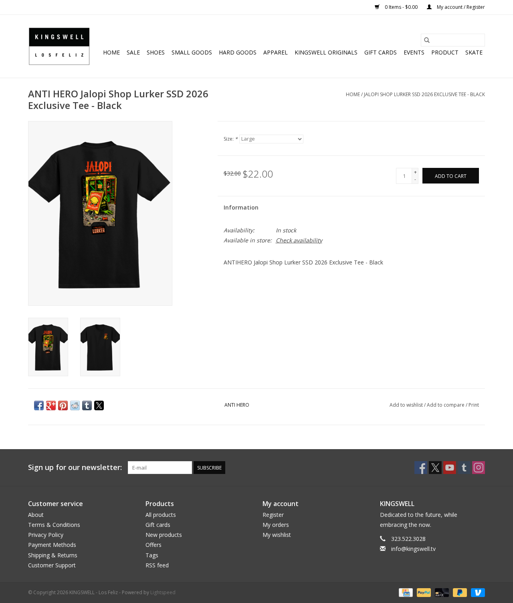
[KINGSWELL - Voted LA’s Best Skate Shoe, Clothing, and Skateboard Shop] (59, 46)
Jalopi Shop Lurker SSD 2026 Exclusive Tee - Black (424, 94)
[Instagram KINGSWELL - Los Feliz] (478, 467)
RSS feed (157, 565)
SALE (133, 52)
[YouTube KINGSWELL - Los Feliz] (449, 467)
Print (474, 404)
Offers (153, 545)
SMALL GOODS (192, 52)
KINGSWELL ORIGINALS (326, 52)
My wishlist (277, 534)
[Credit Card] (405, 592)
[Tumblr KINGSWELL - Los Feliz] (464, 467)
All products (160, 514)
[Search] (427, 40)
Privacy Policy (45, 534)
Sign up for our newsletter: (75, 467)
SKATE (474, 52)
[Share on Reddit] (75, 405)
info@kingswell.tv (413, 549)
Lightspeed (163, 592)
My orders (276, 524)
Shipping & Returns (52, 555)
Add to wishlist (407, 404)
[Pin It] (63, 405)
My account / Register (460, 7)
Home (111, 52)
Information (241, 207)
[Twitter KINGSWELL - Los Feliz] (435, 467)
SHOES (156, 52)
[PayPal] (423, 592)
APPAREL (275, 52)
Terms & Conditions (54, 524)
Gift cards (380, 52)
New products (163, 534)
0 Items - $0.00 (401, 7)
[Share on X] (99, 405)
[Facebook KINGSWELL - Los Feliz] (420, 467)
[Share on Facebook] (39, 405)
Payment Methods (52, 545)
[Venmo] (476, 592)
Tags (151, 555)
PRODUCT (444, 52)
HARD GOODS (237, 52)
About (36, 514)
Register (273, 514)
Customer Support (52, 565)
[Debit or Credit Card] (441, 592)
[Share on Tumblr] (87, 405)
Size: (231, 138)
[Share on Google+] (51, 405)
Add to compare (446, 404)
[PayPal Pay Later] (459, 592)
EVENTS (414, 52)
